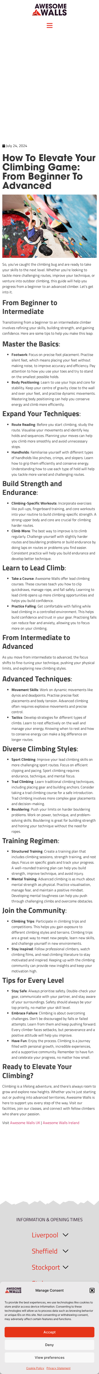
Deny (49, 1345)
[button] (92, 1290)
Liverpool (45, 1235)
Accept (50, 1332)
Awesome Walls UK (25, 1122)
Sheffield (45, 1251)
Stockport (46, 1267)
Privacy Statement (58, 1368)
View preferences (49, 1357)
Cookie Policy (35, 1368)
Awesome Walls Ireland (61, 1122)
